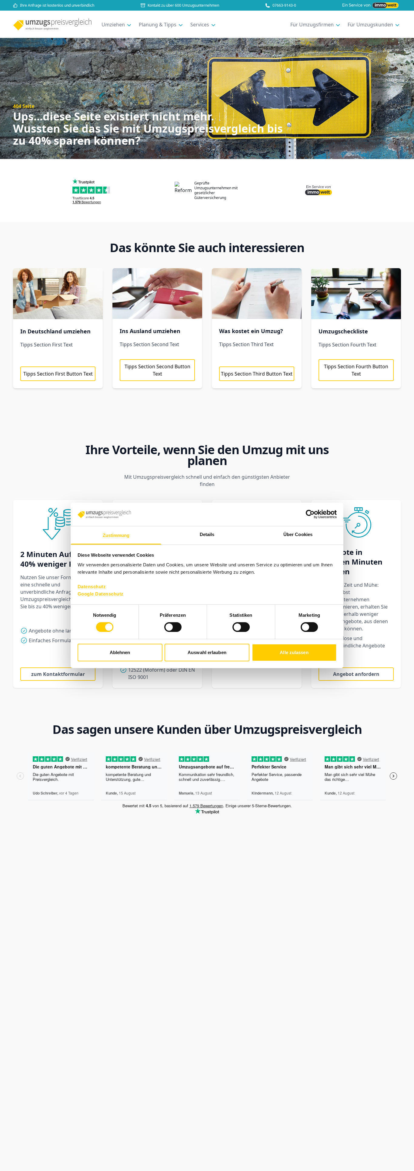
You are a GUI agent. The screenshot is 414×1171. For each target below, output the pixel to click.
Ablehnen (120, 652)
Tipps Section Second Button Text (157, 370)
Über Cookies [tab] (297, 534)
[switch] (173, 627)
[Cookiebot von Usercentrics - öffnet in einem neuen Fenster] (310, 514)
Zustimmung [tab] (116, 535)
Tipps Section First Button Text (58, 373)
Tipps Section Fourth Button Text (356, 370)
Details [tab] (207, 534)
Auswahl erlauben (207, 652)
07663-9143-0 (284, 5)
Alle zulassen (294, 652)
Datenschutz (92, 586)
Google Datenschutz (101, 593)
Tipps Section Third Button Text (256, 373)
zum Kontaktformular (58, 674)
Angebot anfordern (356, 674)
